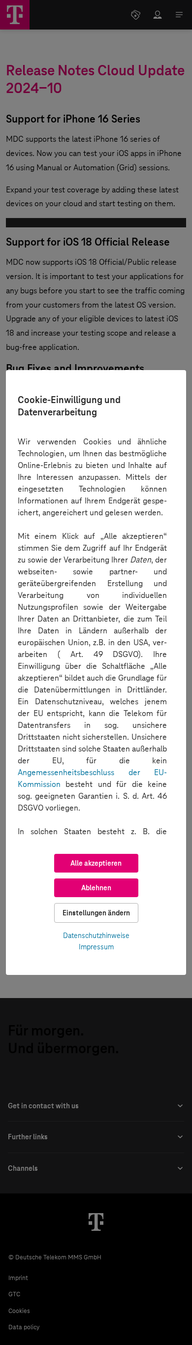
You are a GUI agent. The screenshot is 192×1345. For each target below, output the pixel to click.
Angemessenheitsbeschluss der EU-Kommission (92, 778)
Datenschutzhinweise (96, 935)
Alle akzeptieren (96, 863)
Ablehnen (96, 887)
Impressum (96, 946)
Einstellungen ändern (96, 912)
